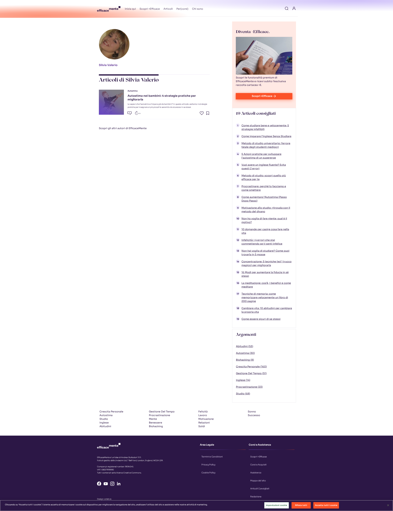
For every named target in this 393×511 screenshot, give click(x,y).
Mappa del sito (258, 480)
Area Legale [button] (207, 444)
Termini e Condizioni (212, 456)
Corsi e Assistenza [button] (260, 444)
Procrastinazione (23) (249, 386)
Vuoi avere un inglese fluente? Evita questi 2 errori (263, 166)
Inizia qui (130, 8)
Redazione (255, 496)
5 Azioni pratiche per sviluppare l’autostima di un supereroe (261, 155)
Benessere (155, 422)
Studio (103, 419)
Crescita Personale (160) (251, 366)
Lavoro (202, 415)
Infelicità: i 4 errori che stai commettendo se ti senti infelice (261, 241)
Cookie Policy (208, 472)
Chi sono (197, 8)
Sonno (252, 411)
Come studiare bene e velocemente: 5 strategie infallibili (265, 127)
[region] (196, 505)
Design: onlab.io (104, 499)
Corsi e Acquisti (258, 464)
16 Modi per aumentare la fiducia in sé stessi (265, 274)
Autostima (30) (245, 353)
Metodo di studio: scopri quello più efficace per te (263, 177)
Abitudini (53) (244, 346)
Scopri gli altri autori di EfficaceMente (123, 128)
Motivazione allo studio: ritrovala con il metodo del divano (265, 209)
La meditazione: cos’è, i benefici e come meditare (266, 284)
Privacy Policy (208, 464)
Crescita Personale (111, 411)
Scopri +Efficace (150, 8)
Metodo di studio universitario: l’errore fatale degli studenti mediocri (265, 145)
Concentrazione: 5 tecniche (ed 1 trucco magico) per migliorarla (266, 263)
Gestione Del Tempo (162, 411)
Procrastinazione (159, 415)
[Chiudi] (388, 505)
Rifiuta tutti (301, 505)
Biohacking (156, 426)
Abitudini (105, 426)
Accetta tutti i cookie (326, 505)
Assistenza (255, 472)
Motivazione (206, 419)
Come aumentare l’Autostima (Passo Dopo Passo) (264, 198)
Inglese (104, 422)
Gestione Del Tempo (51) (251, 373)
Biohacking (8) (245, 359)
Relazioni (204, 422)
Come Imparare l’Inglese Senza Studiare (266, 136)
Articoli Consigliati (259, 488)
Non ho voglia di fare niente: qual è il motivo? (264, 220)
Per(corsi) (182, 8)
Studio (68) (243, 393)
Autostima (106, 415)
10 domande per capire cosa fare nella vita (265, 231)
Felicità (203, 411)
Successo (254, 415)
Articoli (168, 8)
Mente (153, 419)
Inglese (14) (243, 380)
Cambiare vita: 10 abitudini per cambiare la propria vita (266, 310)
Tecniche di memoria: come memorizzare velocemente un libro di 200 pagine (264, 297)
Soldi (201, 426)
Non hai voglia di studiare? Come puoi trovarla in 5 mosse (265, 252)
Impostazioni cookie (276, 505)
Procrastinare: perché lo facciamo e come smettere (263, 188)
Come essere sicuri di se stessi (260, 319)
